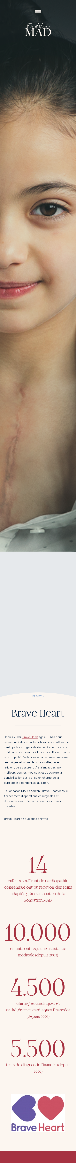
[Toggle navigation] (38, 11)
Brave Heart (30, 737)
